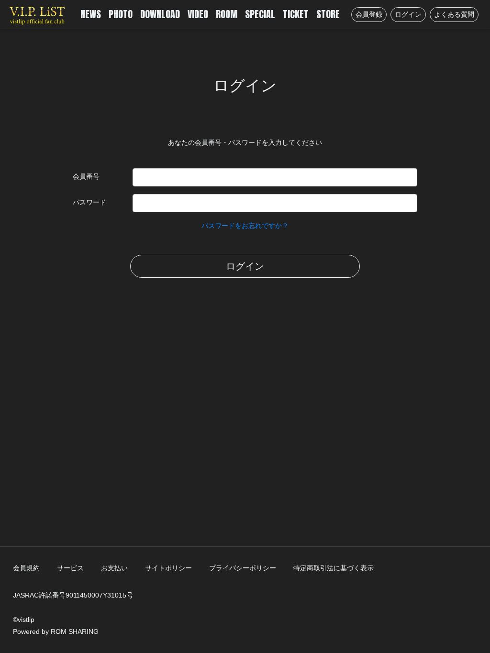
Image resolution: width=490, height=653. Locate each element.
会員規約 (26, 568)
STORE (328, 14)
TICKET (296, 14)
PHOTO (121, 14)
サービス (70, 568)
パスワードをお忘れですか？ (245, 225)
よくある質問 (454, 14)
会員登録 (369, 14)
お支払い (114, 568)
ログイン (408, 14)
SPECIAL (260, 14)
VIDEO (198, 14)
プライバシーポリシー (242, 568)
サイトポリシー (168, 568)
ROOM (226, 14)
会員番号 (86, 176)
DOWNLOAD (160, 14)
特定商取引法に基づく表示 (333, 568)
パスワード (89, 202)
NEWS (90, 14)
